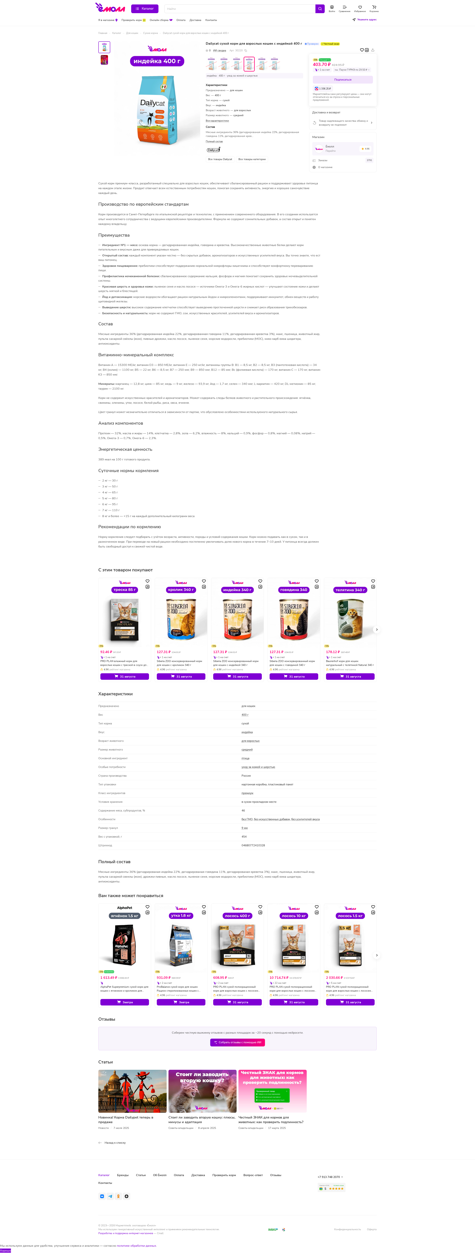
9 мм (245, 828)
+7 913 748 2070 (329, 1177)
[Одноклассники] (118, 1196)
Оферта (372, 1229)
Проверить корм (224, 1175)
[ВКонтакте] (102, 1196)
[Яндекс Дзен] (126, 1196)
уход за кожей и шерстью (258, 767)
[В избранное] (362, 50)
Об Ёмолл (159, 1175)
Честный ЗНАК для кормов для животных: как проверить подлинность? (270, 1119)
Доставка (198, 1175)
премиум (247, 793)
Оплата (179, 1175)
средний (247, 749)
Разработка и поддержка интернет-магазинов (125, 1233)
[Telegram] (110, 1196)
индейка (247, 732)
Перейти (331, 151)
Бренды (123, 1175)
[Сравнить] (367, 50)
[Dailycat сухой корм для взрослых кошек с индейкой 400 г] (157, 98)
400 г (245, 715)
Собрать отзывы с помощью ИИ (240, 1042)
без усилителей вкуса (305, 819)
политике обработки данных (136, 1246)
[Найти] (320, 8)
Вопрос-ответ (253, 1175)
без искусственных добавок (272, 819)
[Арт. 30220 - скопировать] (245, 50)
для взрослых (251, 741)
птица (245, 758)
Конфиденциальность (347, 1229)
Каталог (104, 1175)
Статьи (141, 1175)
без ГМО (247, 819)
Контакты (105, 1183)
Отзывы (275, 1175)
